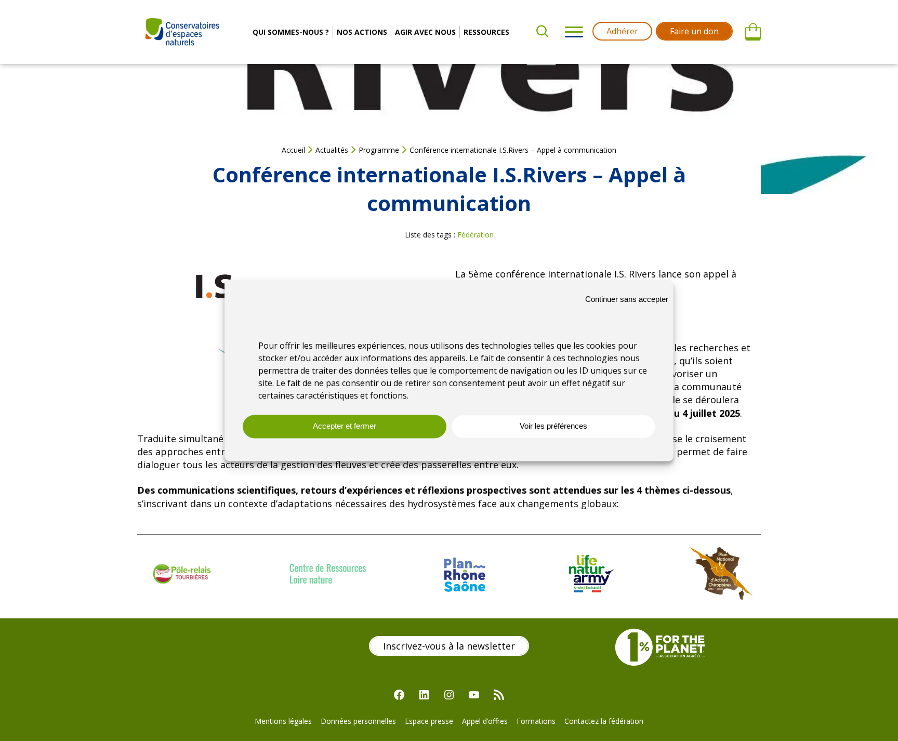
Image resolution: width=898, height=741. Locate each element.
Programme (379, 150)
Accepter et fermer (344, 426)
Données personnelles (358, 721)
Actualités (331, 150)
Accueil (293, 150)
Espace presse (429, 721)
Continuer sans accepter (626, 299)
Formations (536, 721)
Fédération (475, 235)
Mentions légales (283, 721)
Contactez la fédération (603, 721)
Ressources (486, 32)
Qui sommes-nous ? (291, 32)
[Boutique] (753, 32)
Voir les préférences (553, 426)
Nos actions (362, 32)
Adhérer (622, 31)
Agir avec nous (425, 32)
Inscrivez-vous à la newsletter (449, 646)
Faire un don (694, 31)
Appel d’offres (485, 721)
